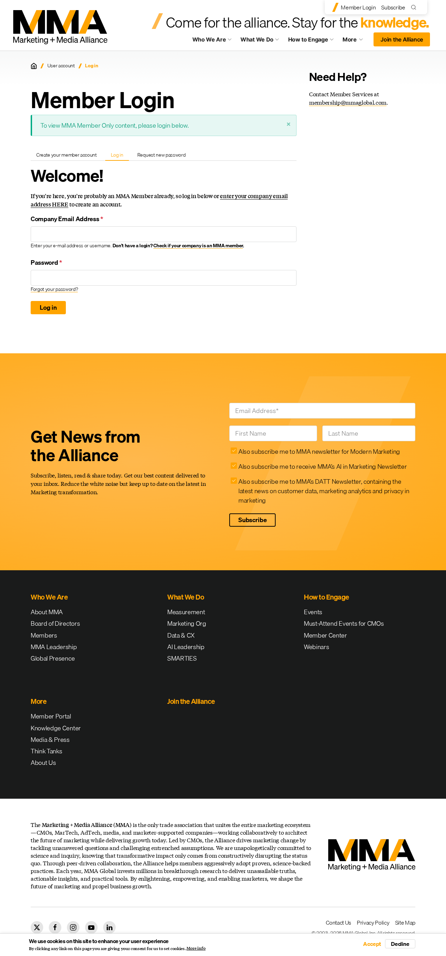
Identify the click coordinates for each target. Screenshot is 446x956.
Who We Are (209, 39)
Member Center (325, 635)
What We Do (257, 39)
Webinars (316, 647)
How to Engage (308, 39)
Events (313, 612)
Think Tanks (46, 751)
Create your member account (66, 155)
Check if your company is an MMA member (198, 245)
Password (46, 262)
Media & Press (50, 740)
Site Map (405, 922)
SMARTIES (182, 658)
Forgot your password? (54, 289)
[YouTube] (91, 927)
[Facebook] (55, 927)
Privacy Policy (373, 922)
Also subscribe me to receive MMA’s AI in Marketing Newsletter (322, 466)
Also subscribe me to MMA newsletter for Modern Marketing (319, 451)
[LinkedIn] (109, 927)
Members (44, 635)
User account (61, 65)
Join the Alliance (401, 39)
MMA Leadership (54, 647)
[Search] (415, 7)
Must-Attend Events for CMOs (344, 623)
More (356, 41)
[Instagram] (73, 927)
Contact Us (338, 922)
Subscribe (393, 7)
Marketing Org (186, 623)
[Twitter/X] (37, 927)
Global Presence (53, 658)
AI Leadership (186, 647)
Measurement (186, 612)
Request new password (161, 155)
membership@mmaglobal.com (347, 102)
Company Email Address (67, 219)
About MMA (47, 612)
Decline (400, 943)
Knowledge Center (56, 728)
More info (196, 948)
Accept (372, 944)
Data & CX (181, 635)
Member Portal (51, 716)
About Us (43, 763)
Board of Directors (55, 623)
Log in (119, 156)
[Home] (34, 66)
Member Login (358, 7)
